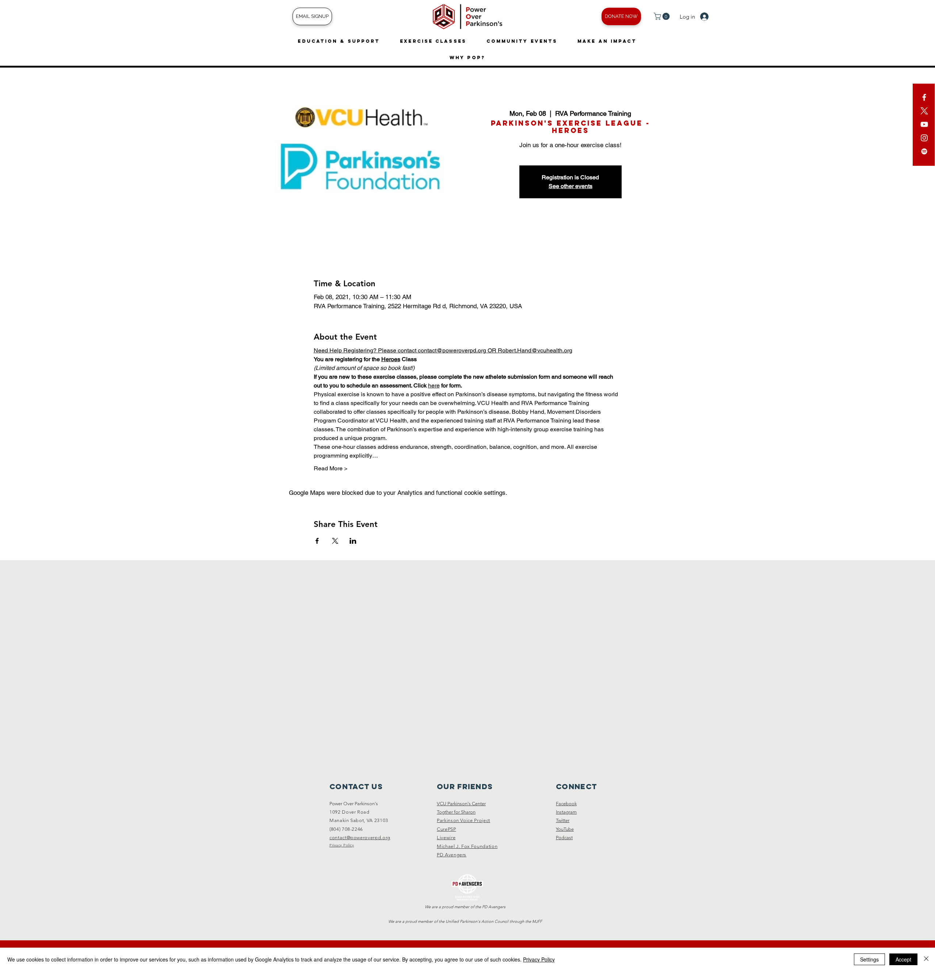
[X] (924, 110)
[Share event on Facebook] (317, 541)
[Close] (926, 959)
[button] (662, 16)
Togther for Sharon (456, 812)
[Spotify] (924, 151)
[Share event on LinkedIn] (353, 541)
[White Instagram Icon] (924, 137)
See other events (570, 186)
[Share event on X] (335, 541)
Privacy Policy (539, 959)
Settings (869, 959)
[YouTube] (924, 124)
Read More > (330, 468)
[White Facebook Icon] (924, 97)
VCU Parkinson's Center (461, 803)
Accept (903, 959)
